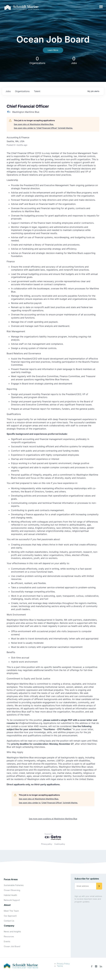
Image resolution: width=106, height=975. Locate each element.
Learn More (53, 50)
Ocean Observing (12, 890)
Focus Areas (11, 879)
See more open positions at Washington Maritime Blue (53, 818)
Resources (9, 936)
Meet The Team (11, 911)
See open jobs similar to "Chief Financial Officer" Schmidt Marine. (43, 128)
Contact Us (9, 921)
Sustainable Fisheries (14, 885)
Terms (60, 966)
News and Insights (12, 931)
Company (9, 925)
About (7, 905)
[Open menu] (101, 7)
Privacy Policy (63, 963)
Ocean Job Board (12, 946)
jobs (8, 91)
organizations (22, 91)
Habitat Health (10, 895)
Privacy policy (46, 844)
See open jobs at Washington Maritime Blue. (34, 124)
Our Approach (10, 916)
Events (7, 941)
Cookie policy (59, 844)
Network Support (12, 900)
